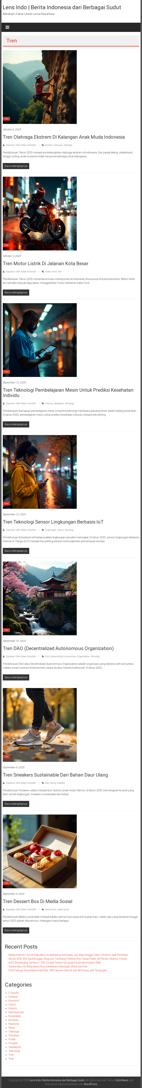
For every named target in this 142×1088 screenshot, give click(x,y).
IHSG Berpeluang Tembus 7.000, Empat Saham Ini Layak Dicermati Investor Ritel (55, 962)
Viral (11, 1058)
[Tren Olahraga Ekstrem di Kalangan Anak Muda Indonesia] (40, 86)
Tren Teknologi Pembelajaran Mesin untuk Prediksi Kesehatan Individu (68, 392)
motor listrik (51, 271)
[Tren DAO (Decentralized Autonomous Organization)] (40, 598)
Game (12, 1004)
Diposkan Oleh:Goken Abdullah (21, 145)
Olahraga (14, 1031)
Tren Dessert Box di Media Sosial (37, 901)
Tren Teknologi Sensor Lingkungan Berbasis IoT (53, 522)
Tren (6, 118)
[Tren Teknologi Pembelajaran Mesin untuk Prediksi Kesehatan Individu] (40, 339)
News (12, 1027)
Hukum (13, 1008)
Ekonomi (14, 1000)
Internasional (16, 1012)
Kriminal (13, 1019)
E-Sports (14, 992)
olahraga (68, 145)
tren (60, 271)
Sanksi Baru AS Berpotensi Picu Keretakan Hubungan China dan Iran (48, 966)
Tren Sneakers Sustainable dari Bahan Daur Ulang (55, 775)
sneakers (61, 783)
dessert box (50, 909)
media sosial (63, 909)
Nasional (14, 1023)
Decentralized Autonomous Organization (70, 656)
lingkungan (50, 530)
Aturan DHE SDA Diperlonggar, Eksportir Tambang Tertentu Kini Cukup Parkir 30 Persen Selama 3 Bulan (68, 958)
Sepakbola (15, 1047)
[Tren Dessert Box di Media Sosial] (40, 851)
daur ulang (50, 783)
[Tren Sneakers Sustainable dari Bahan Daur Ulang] (40, 724)
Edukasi (13, 996)
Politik (12, 1039)
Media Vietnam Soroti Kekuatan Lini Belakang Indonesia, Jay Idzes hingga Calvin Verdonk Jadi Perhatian (68, 954)
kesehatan (59, 403)
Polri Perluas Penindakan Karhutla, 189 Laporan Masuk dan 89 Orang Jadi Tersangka (58, 970)
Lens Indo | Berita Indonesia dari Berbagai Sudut (62, 7)
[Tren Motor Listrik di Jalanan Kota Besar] (40, 213)
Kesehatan (15, 1016)
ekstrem (49, 145)
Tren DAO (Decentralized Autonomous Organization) (58, 648)
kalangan (58, 145)
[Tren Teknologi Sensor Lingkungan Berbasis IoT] (40, 471)
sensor (60, 530)
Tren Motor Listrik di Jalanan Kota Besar (45, 263)
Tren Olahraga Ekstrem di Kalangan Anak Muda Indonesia (64, 137)
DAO (47, 656)
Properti (13, 1043)
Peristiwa (14, 1035)
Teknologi (69, 403)
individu (49, 403)
